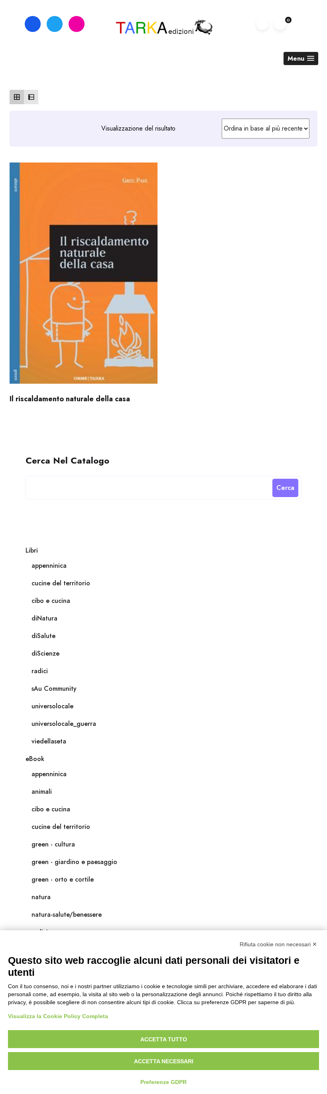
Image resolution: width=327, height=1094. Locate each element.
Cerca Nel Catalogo (67, 460)
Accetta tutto (163, 1039)
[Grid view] (17, 97)
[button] (301, 58)
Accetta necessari (163, 1061)
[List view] (31, 97)
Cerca (285, 487)
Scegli (83, 277)
